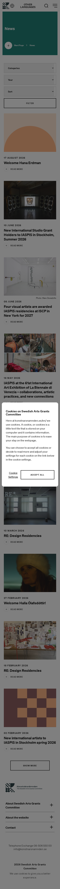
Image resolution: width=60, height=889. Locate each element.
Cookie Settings (13, 475)
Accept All (37, 474)
